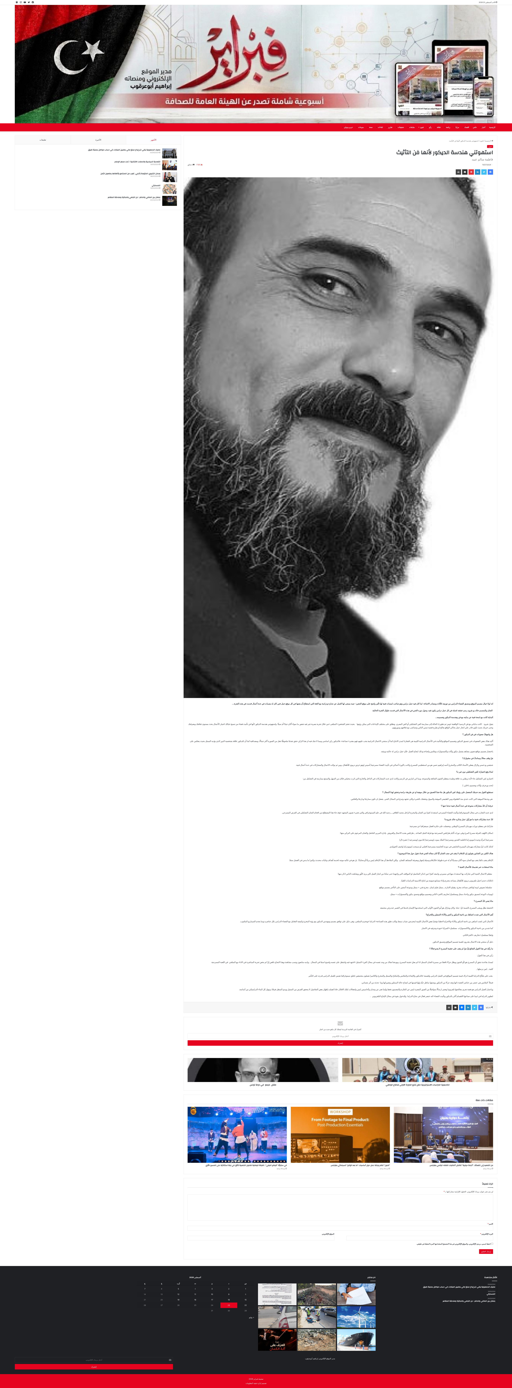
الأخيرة (98, 140)
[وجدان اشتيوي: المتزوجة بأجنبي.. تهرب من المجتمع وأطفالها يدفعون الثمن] (169, 177)
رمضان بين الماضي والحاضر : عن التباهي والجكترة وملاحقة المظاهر (134, 197)
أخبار (483, 127)
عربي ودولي (348, 127)
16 (229, 1300)
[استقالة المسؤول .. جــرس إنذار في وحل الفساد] (356, 1294)
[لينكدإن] (477, 172)
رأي (430, 127)
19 (178, 1300)
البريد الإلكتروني (486, 1234)
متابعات (412, 127)
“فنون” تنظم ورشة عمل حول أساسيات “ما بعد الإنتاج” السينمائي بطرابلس (360, 1165)
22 (246, 1305)
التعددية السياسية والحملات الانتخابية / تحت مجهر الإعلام (137, 161)
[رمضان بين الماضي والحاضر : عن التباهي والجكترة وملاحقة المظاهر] (169, 201)
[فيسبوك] (490, 172)
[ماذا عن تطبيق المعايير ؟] (277, 1294)
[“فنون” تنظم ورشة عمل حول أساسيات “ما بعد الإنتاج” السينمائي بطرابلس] (340, 1135)
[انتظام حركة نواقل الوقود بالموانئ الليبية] (356, 1340)
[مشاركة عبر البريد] (464, 172)
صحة (371, 127)
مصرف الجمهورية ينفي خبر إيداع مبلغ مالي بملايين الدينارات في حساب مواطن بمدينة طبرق (124, 150)
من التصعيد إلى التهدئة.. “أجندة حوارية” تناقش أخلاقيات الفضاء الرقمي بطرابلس (461, 1165)
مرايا (457, 127)
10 (212, 1294)
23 (229, 1305)
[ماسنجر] (461, 1007)
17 (212, 1300)
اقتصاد (466, 127)
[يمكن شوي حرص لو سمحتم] (277, 1317)
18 (195, 1300)
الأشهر (153, 140)
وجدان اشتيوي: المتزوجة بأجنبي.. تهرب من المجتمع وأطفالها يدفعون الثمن (130, 173)
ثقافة (439, 127)
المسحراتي (156, 185)
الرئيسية (492, 127)
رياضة (448, 127)
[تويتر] (484, 172)
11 (195, 1294)
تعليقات (43, 140)
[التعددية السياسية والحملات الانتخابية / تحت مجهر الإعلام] (169, 165)
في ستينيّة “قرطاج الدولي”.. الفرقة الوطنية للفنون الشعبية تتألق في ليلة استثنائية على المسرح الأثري (246, 1165)
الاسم (490, 1224)
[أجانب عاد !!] (317, 1294)
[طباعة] (458, 172)
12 (178, 1294)
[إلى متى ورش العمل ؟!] (356, 1317)
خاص (475, 127)
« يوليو (251, 1317)
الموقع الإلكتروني (328, 1234)
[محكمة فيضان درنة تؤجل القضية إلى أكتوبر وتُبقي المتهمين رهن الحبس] (317, 1340)
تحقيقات (401, 127)
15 (246, 1300)
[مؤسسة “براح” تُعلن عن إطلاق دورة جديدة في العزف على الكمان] (277, 1340)
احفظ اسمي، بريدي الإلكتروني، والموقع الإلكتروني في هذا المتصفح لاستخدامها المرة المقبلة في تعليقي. (453, 1244)
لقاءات (380, 127)
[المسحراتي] (169, 189)
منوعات (361, 127)
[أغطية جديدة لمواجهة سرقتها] (317, 1317)
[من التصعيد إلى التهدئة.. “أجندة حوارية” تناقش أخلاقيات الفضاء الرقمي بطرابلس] (443, 1135)
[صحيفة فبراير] (256, 64)
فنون (422, 127)
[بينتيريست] (471, 172)
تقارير (390, 127)
